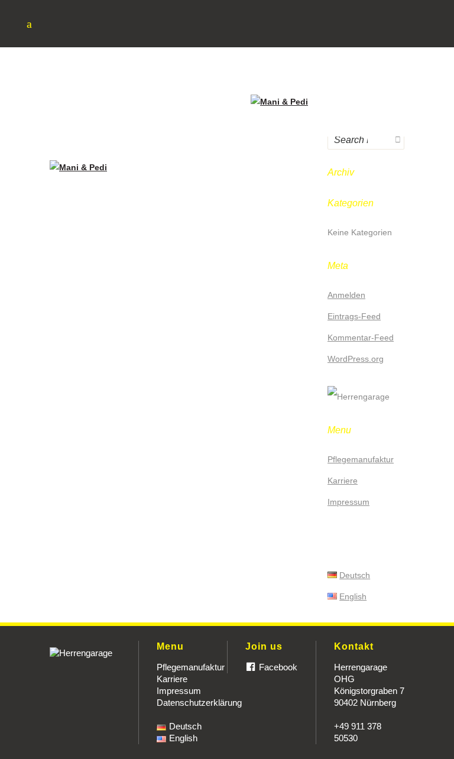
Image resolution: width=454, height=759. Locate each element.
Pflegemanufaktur (191, 667)
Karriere (172, 679)
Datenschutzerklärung (199, 703)
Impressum (179, 691)
